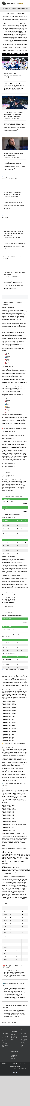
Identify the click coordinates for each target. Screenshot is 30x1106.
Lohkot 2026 (5, 1036)
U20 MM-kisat (14, 1034)
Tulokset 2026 (5, 1037)
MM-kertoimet (24, 1046)
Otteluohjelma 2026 (5, 1034)
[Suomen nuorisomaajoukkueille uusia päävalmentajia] (15, 143)
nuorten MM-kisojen (7, 19)
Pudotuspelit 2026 (5, 1041)
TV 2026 (4, 1039)
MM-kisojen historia (13, 1057)
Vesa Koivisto (7, 78)
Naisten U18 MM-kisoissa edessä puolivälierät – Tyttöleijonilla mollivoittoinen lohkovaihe (14, 114)
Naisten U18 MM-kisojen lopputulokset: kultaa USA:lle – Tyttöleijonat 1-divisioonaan (13, 75)
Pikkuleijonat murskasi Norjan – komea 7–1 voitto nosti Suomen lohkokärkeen (13, 233)
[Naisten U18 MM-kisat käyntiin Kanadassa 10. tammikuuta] (15, 182)
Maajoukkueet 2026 (5, 1046)
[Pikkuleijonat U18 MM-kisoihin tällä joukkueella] (15, 262)
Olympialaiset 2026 (24, 1037)
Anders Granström (8, 237)
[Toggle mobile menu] (27, 2)
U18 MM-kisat (14, 1036)
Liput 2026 (4, 1043)
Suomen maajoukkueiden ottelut (24, 1044)
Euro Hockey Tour (23, 1034)
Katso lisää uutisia (15, 296)
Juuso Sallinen (8, 276)
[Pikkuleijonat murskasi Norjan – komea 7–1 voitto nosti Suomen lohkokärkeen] (15, 221)
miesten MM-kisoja (19, 16)
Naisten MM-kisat (14, 1038)
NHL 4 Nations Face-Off (24, 1040)
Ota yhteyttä (14, 1055)
